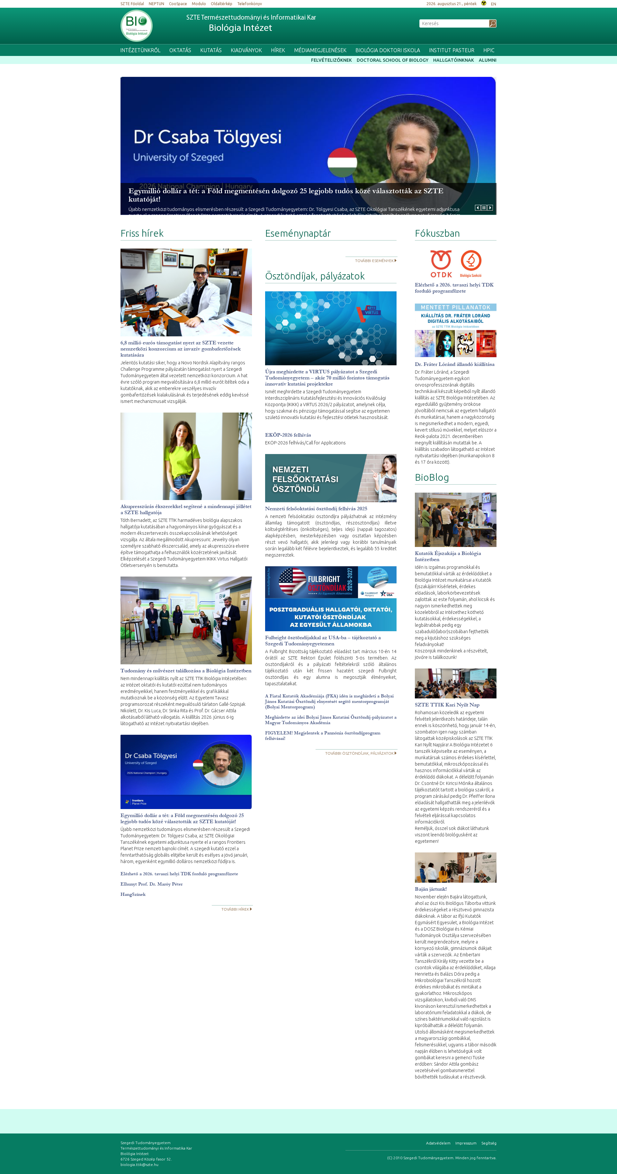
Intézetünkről (140, 50)
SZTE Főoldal (132, 4)
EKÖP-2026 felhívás (288, 435)
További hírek (235, 909)
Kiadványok (246, 50)
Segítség (488, 1143)
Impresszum (466, 1143)
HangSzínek (133, 894)
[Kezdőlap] (137, 26)
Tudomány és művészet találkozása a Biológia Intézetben (186, 671)
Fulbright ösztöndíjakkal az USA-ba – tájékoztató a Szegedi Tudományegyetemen (323, 640)
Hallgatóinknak (453, 60)
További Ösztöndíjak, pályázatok (359, 753)
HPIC (489, 50)
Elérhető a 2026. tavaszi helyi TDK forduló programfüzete (179, 874)
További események (374, 261)
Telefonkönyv (249, 4)
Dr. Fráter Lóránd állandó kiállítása (455, 364)
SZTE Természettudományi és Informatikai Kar (251, 23)
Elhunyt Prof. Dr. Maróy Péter (152, 884)
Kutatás (211, 50)
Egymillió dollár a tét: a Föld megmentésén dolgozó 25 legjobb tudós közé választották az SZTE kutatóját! (286, 195)
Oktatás (180, 50)
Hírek (278, 50)
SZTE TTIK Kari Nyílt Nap (447, 705)
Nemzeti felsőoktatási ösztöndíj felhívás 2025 (316, 508)
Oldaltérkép (221, 4)
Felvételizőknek (331, 60)
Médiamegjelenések (320, 50)
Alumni (487, 60)
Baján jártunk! (431, 889)
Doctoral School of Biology (392, 60)
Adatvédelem (438, 1143)
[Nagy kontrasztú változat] (483, 2)
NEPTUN (156, 4)
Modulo (199, 4)
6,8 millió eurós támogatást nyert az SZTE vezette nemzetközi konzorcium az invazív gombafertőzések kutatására (181, 349)
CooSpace (178, 4)
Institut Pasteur (451, 50)
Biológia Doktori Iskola (387, 50)
